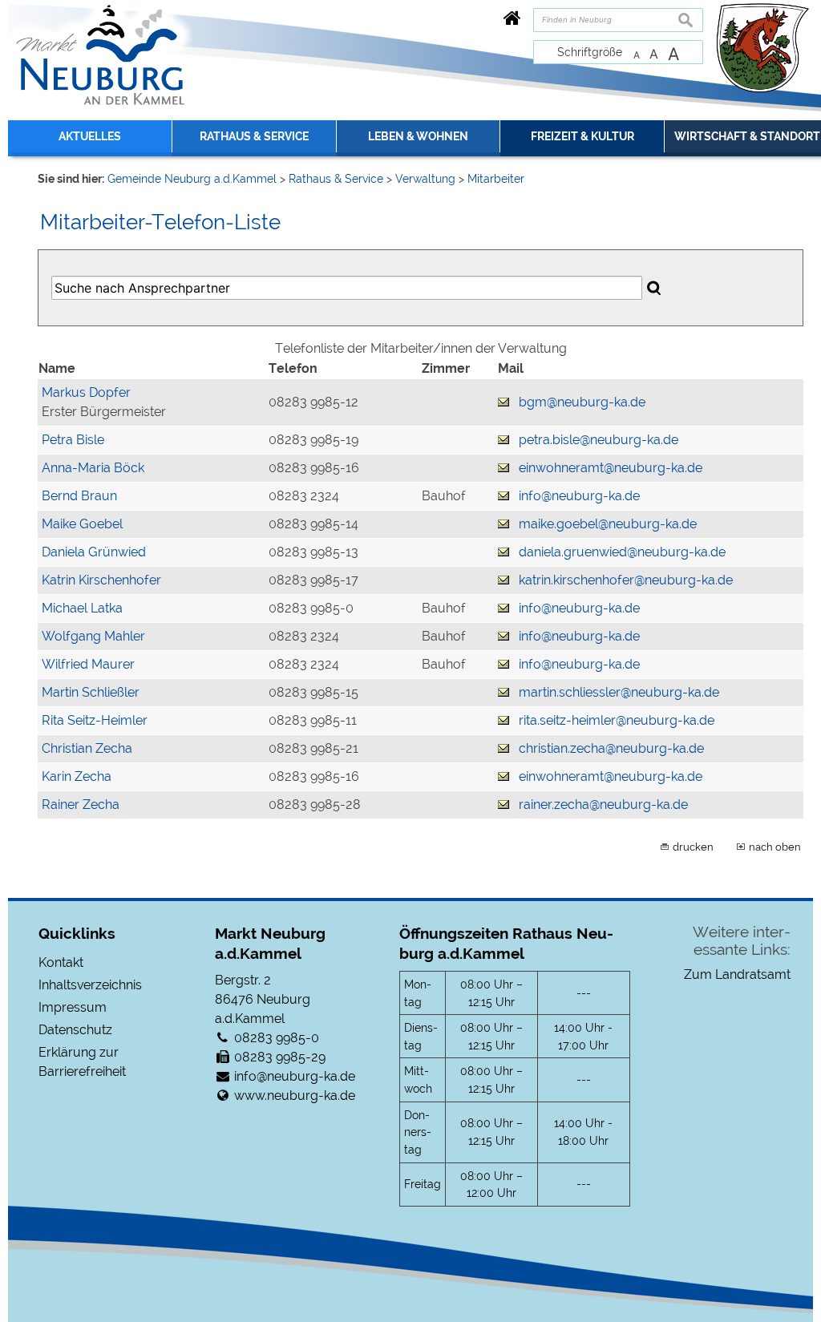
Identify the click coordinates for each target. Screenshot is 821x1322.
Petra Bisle (73, 439)
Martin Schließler (91, 692)
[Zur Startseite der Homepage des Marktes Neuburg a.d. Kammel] (512, 18)
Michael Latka (82, 608)
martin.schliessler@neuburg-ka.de (619, 692)
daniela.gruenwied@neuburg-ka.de (622, 552)
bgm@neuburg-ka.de (582, 402)
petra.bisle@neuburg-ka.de (598, 439)
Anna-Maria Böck (93, 467)
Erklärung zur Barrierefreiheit (82, 1062)
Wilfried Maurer (88, 664)
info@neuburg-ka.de (579, 495)
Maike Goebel (82, 524)
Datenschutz (75, 1029)
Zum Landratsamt (737, 974)
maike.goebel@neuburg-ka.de (608, 524)
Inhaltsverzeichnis (90, 985)
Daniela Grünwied (94, 552)
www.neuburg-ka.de (294, 1095)
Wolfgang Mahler (93, 636)
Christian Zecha (87, 748)
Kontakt (60, 962)
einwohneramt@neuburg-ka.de (610, 467)
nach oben (775, 846)
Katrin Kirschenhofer (101, 580)
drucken (693, 846)
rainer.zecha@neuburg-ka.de (603, 804)
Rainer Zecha (80, 804)
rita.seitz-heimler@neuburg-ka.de (616, 720)
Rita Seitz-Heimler (95, 720)
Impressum (72, 1007)
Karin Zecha (76, 776)
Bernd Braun (79, 495)
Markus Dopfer (86, 392)
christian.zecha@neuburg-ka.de (611, 748)
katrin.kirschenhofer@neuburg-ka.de (626, 580)
